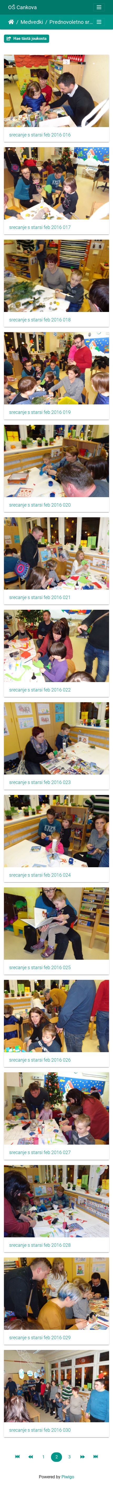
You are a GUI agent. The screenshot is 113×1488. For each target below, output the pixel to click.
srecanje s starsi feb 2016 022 (40, 690)
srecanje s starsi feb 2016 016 (40, 135)
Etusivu (11, 22)
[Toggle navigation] (99, 7)
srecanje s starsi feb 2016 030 (40, 1430)
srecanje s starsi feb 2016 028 (40, 1245)
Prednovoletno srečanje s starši (71, 22)
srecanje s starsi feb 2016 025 (40, 967)
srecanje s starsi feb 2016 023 (40, 782)
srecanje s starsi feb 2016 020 (40, 505)
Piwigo (67, 1476)
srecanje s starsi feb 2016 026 (40, 1060)
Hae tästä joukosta (29, 38)
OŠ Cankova (22, 7)
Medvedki (31, 22)
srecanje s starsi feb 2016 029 (40, 1337)
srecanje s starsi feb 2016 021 (40, 597)
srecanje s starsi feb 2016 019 (40, 412)
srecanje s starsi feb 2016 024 (40, 875)
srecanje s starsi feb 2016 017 (40, 227)
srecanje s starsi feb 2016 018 (40, 319)
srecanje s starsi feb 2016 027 (40, 1152)
